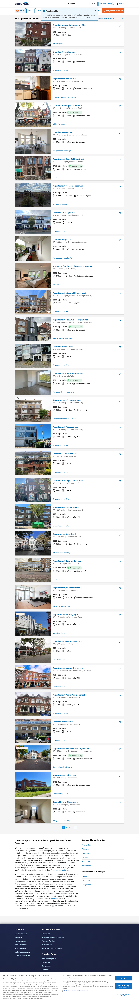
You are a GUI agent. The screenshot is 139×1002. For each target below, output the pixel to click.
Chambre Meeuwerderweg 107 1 (67, 641)
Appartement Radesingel (64, 534)
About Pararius (21, 934)
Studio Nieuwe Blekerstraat (65, 802)
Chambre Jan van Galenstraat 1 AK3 (69, 25)
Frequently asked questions (53, 937)
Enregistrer (114, 11)
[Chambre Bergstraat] (33, 248)
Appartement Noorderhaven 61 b (68, 668)
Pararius (22, 4)
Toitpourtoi (46, 966)
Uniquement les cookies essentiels (123, 986)
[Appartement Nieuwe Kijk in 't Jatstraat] (33, 757)
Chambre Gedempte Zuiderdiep (67, 105)
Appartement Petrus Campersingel (69, 695)
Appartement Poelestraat (64, 78)
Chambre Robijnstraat (63, 346)
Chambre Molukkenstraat (65, 453)
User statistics (20, 948)
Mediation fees (21, 945)
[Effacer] (87, 4)
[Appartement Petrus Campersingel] (33, 704)
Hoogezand (86, 885)
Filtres (22, 11)
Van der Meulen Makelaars (63, 338)
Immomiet (46, 969)
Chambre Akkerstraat (63, 132)
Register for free (48, 941)
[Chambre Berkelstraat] (33, 731)
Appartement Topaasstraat (65, 427)
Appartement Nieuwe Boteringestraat (70, 320)
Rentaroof (46, 962)
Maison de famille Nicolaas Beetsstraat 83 (72, 266)
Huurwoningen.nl (49, 958)
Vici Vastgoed (58, 44)
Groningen (53, 898)
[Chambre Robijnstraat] (33, 356)
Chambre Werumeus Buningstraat (68, 373)
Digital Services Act (22, 952)
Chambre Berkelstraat (63, 721)
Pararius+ (46, 934)
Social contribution (22, 956)
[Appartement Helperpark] (33, 784)
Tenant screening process (52, 948)
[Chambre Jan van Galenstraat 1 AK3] (33, 34)
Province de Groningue (60, 870)
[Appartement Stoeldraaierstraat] (33, 195)
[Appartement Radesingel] (33, 543)
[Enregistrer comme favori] (120, 26)
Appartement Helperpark (64, 775)
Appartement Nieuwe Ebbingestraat (69, 293)
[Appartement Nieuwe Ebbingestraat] (33, 302)
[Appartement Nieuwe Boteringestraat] (33, 329)
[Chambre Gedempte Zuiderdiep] (33, 114)
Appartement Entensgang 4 (65, 614)
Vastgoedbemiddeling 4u (62, 151)
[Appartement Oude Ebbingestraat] (33, 168)
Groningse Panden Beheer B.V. (64, 97)
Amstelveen (86, 866)
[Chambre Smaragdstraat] (33, 222)
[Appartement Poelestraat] (33, 88)
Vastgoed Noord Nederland (63, 392)
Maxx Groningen (59, 633)
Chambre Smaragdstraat (64, 212)
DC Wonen (57, 177)
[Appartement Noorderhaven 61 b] (33, 677)
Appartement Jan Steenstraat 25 (68, 587)
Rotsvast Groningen (60, 204)
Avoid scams (47, 945)
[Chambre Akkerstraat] (33, 141)
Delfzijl (84, 876)
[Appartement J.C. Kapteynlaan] (33, 409)
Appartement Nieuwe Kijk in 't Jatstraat (71, 748)
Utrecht (85, 857)
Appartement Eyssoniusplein (66, 507)
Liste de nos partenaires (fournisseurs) (75, 991)
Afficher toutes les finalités (124, 995)
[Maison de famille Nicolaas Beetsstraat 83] (33, 275)
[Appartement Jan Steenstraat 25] (33, 597)
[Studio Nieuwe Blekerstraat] (33, 811)
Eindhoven (86, 861)
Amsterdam (86, 845)
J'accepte (123, 978)
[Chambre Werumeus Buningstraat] (33, 382)
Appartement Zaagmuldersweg (67, 561)
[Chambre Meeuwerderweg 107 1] (33, 650)
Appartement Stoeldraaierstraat (68, 186)
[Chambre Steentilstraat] (33, 61)
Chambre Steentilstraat (64, 52)
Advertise (18, 937)
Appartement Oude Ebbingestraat (68, 159)
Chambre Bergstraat (62, 239)
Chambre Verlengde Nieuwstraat (68, 480)
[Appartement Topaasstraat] (33, 436)
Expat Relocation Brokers (62, 767)
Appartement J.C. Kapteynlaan (67, 400)
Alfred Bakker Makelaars (62, 606)
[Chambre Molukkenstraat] (33, 463)
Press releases (20, 941)
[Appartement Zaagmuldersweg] (33, 570)
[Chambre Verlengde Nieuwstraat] (33, 490)
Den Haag (86, 853)
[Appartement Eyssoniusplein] (33, 516)
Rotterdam (86, 849)
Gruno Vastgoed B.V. (61, 70)
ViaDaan (56, 285)
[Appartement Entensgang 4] (33, 624)
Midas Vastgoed (59, 124)
